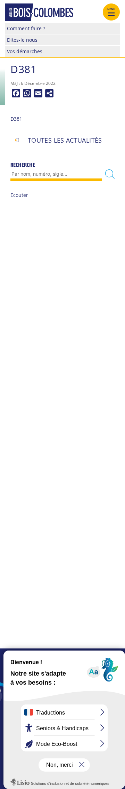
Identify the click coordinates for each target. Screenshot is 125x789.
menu (111, 9)
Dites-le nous (22, 40)
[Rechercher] (110, 174)
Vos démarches (24, 51)
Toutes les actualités (65, 140)
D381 (16, 118)
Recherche (22, 165)
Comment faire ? (26, 28)
